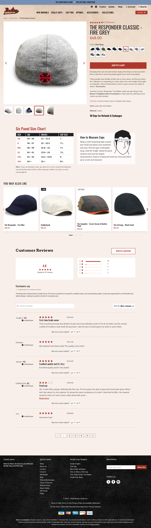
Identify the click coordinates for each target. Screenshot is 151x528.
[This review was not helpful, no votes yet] (77, 332)
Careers (43, 472)
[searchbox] (45, 306)
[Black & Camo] (98, 54)
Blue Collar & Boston (78, 469)
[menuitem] (92, 7)
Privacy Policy (77, 503)
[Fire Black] (114, 49)
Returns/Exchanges (47, 480)
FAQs (42, 493)
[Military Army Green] (103, 49)
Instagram (118, 482)
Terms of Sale (56, 503)
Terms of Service (46, 483)
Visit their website (96, 101)
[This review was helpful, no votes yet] (72, 332)
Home (5, 18)
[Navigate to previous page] (57, 436)
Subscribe (141, 467)
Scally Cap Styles (76, 477)
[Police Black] (109, 49)
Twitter (108, 482)
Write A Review (123, 251)
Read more (44, 398)
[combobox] (124, 306)
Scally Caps (13, 18)
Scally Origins (75, 464)
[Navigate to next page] (93, 436)
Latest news (9, 459)
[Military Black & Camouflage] (120, 49)
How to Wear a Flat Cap (79, 472)
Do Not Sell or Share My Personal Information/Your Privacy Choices (75, 507)
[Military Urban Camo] (136, 49)
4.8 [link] (102, 22)
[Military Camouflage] (131, 49)
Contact (43, 469)
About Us (43, 466)
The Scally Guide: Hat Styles (80, 474)
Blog (41, 477)
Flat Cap (73, 466)
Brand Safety (45, 488)
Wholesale (44, 474)
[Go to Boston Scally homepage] (11, 11)
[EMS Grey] (92, 54)
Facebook (113, 482)
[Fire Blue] (92, 49)
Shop (42, 464)
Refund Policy (45, 485)
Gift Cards (43, 491)
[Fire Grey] (125, 49)
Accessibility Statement (91, 503)
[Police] (98, 49)
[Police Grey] (142, 49)
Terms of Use (67, 503)
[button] (84, 63)
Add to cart (118, 65)
